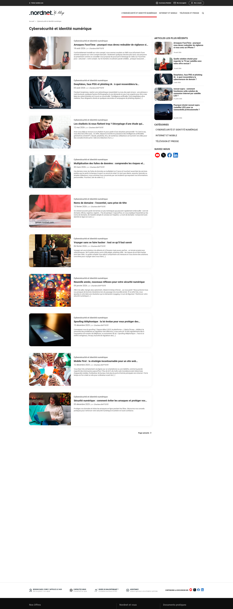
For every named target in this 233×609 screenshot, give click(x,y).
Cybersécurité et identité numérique (139, 13)
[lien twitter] (163, 155)
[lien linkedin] (175, 155)
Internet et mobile (168, 13)
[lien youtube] (157, 155)
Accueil (31, 21)
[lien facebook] (169, 155)
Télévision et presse (189, 13)
